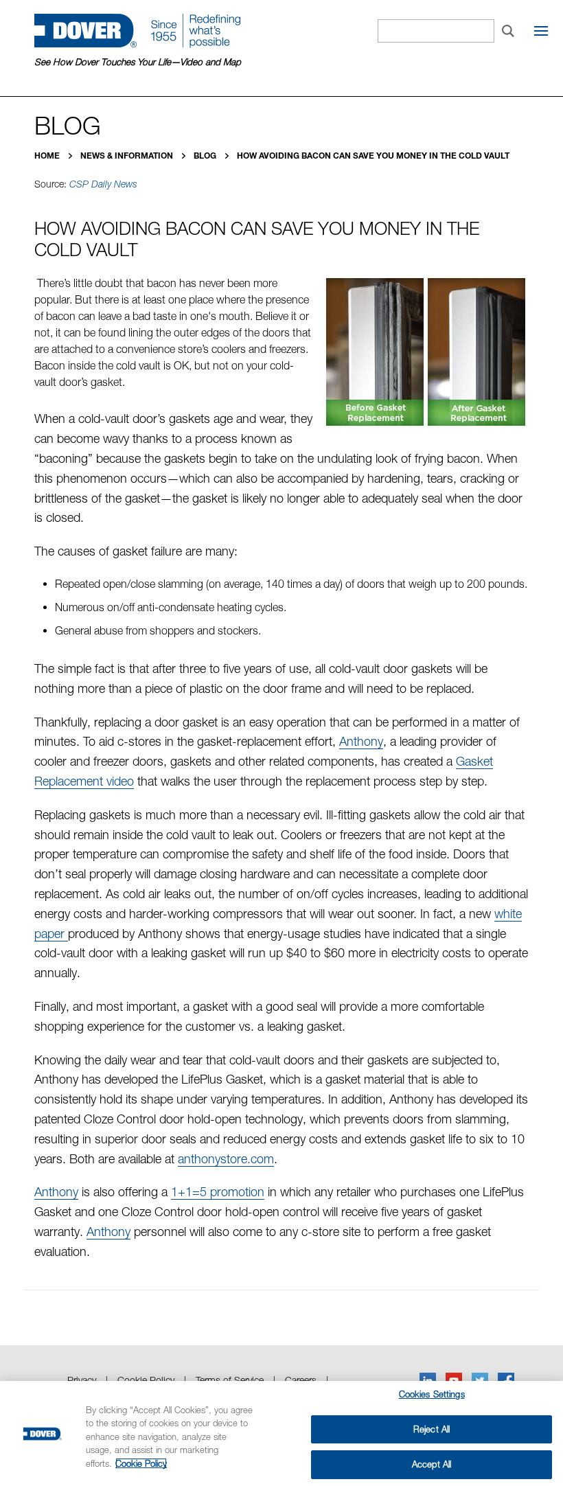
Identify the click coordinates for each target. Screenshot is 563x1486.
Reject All (431, 1429)
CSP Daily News (103, 184)
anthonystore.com (226, 1159)
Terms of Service (230, 1380)
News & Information (127, 155)
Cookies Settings (432, 1393)
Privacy (81, 1380)
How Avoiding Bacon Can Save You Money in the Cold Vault (373, 155)
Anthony (361, 741)
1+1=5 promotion (217, 1192)
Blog (206, 155)
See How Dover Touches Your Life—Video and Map (137, 61)
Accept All (431, 1464)
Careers (301, 1380)
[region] (281, 1433)
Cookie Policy (145, 1380)
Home (48, 155)
